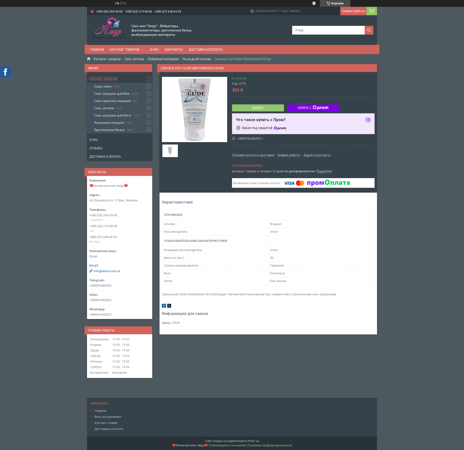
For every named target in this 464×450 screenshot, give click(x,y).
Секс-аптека (134, 59)
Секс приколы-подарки (112, 101)
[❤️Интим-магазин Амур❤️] (109, 30)
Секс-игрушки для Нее (112, 93)
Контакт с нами (105, 423)
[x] (169, 306)
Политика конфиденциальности (270, 445)
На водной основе (196, 59)
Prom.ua (253, 441)
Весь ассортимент (108, 417)
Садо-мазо (103, 86)
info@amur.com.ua (107, 271)
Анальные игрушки (109, 122)
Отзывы (95, 148)
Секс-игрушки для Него (112, 115)
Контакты (174, 49)
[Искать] (369, 30)
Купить (258, 108)
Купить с (305, 108)
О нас (154, 49)
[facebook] (164, 306)
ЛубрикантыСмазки (163, 59)
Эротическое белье (109, 130)
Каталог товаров (124, 49)
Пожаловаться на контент (228, 445)
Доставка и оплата (205, 49)
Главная (97, 49)
